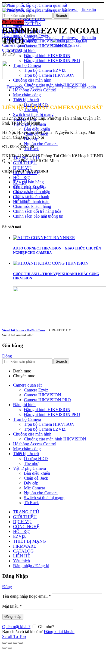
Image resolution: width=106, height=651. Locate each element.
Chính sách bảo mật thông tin (38, 216)
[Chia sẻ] (10, 643)
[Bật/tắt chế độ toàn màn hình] (15, 643)
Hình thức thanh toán (31, 201)
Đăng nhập (12, 617)
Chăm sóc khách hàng (32, 206)
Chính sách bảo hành (31, 196)
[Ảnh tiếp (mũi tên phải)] (10, 648)
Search (61, 16)
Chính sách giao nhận (31, 191)
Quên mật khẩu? (16, 626)
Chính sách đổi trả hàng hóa (37, 211)
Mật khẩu (12, 606)
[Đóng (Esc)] (4, 643)
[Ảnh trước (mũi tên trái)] (4, 648)
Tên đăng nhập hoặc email (26, 596)
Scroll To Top (14, 636)
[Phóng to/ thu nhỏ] (20, 643)
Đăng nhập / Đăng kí (31, 565)
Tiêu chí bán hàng (28, 182)
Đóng (7, 356)
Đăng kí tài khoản (59, 631)
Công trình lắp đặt (28, 186)
